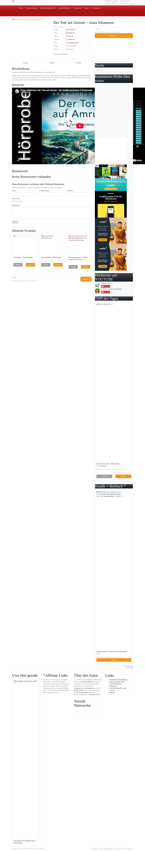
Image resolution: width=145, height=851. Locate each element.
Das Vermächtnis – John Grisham (51, 257)
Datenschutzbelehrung (106, 849)
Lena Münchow (70, 39)
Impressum (95, 849)
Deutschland (69, 36)
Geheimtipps (77, 8)
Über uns (112, 690)
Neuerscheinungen (31, 8)
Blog (86, 8)
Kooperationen (128, 849)
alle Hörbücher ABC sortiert (118, 688)
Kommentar (16, 205)
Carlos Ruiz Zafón (94, 694)
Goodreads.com (79, 688)
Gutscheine (96, 8)
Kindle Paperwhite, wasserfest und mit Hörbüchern (111, 651)
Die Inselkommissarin (72, 43)
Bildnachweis (118, 849)
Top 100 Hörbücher (64, 8)
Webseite (70, 191)
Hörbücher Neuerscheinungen (118, 680)
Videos (21, 8)
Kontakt (112, 692)
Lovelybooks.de (89, 688)
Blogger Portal (78, 690)
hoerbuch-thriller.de (87, 682)
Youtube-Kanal (83, 692)
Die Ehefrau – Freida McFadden (23, 257)
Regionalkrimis (70, 33)
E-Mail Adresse (45, 191)
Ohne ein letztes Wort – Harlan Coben (107, 464)
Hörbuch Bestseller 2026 (48, 8)
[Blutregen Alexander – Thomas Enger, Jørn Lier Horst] (79, 245)
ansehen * (114, 36)
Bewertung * (16, 198)
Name (14, 191)
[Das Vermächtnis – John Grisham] (52, 245)
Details (18, 264)
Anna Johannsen (70, 29)
